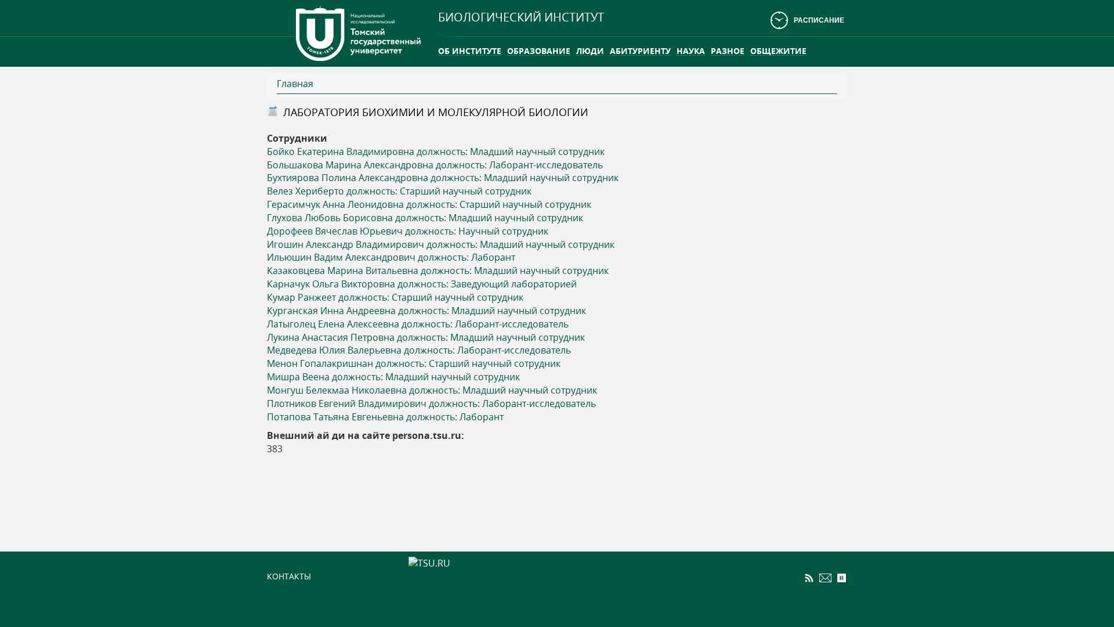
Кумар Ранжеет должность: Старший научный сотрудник (395, 297)
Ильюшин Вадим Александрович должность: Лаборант (391, 257)
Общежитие (778, 50)
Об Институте (469, 50)
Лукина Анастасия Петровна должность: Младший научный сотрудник (426, 337)
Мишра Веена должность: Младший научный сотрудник (393, 376)
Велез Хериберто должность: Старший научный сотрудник (399, 191)
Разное (727, 50)
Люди (590, 50)
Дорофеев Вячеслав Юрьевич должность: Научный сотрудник (407, 231)
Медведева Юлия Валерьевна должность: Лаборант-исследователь (419, 350)
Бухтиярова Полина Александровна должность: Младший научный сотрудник (443, 177)
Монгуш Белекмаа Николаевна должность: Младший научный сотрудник (432, 390)
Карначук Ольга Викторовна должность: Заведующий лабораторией (422, 284)
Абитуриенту (640, 50)
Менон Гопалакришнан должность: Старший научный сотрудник (413, 363)
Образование (538, 50)
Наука (691, 50)
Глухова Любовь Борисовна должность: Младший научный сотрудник (425, 217)
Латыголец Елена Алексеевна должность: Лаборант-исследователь (418, 324)
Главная (295, 83)
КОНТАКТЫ (289, 576)
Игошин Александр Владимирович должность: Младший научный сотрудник (440, 244)
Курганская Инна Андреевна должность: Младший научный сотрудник (426, 310)
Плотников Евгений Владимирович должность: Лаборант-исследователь (431, 403)
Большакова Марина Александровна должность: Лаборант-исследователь (435, 164)
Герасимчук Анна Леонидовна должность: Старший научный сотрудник (429, 204)
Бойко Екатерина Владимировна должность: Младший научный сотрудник (436, 151)
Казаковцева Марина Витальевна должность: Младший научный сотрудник (438, 270)
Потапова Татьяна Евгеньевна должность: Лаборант (385, 416)
